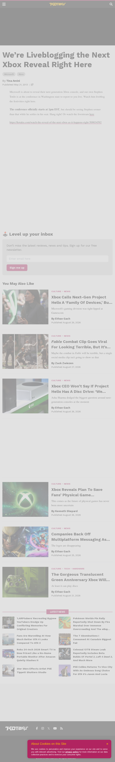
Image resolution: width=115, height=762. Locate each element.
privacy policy (72, 752)
